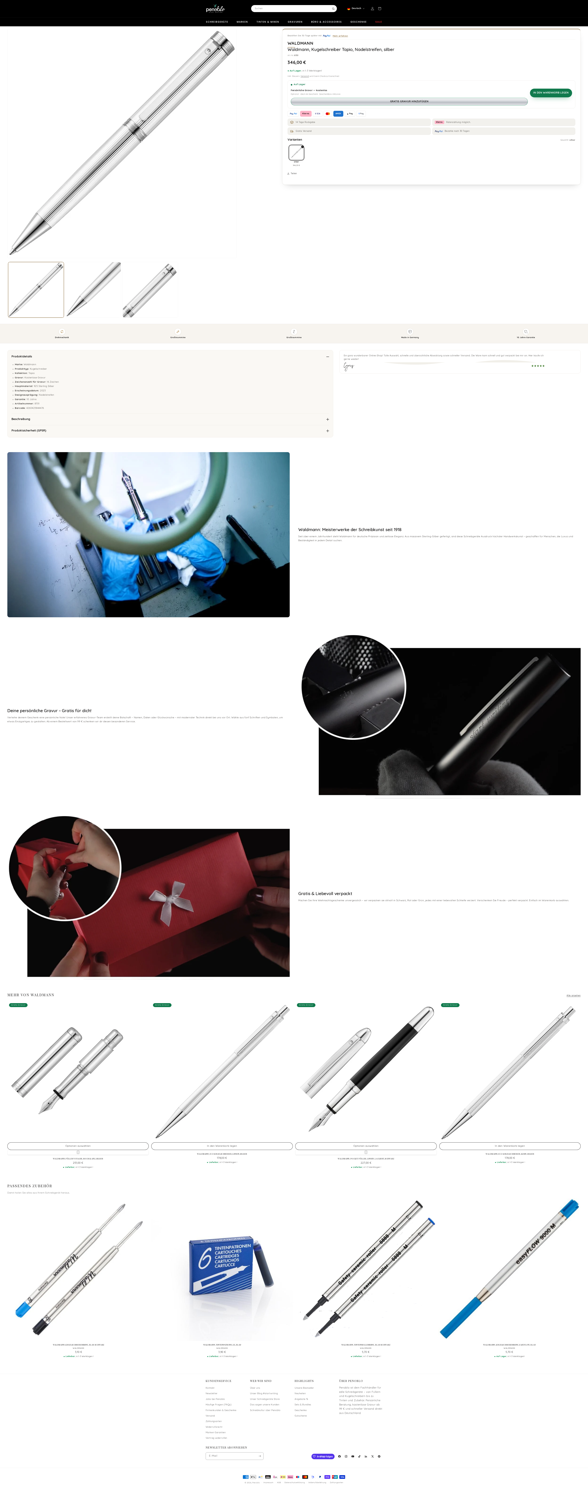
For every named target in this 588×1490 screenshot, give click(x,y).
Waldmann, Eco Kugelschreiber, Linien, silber (222, 1154)
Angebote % (301, 1399)
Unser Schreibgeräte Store (265, 1399)
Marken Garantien (216, 1433)
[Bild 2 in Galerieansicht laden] (93, 290)
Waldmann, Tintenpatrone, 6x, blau (222, 1345)
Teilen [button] (294, 173)
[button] (379, 8)
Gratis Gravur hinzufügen (409, 101)
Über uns (255, 1388)
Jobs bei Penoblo (215, 1399)
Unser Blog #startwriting (264, 1394)
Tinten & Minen (267, 21)
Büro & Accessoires (326, 21)
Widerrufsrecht (214, 1427)
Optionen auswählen (78, 1146)
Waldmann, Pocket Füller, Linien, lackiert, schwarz (366, 1158)
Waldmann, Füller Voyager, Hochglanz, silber (78, 1158)
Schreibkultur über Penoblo (265, 1410)
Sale (378, 21)
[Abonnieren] (259, 1456)
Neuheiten (300, 1394)
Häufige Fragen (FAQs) (219, 1405)
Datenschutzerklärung (295, 1483)
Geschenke (358, 21)
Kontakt (210, 1388)
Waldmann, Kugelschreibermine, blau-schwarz (78, 1345)
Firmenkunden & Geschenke (221, 1410)
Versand (305, 76)
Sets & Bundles (303, 1405)
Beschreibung (20, 419)
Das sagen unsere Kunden (264, 1405)
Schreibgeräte (217, 21)
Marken (242, 21)
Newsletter (212, 1394)
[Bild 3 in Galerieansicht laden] (150, 290)
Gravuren (295, 21)
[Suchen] (333, 8)
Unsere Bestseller (304, 1388)
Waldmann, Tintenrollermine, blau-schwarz (365, 1345)
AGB (279, 1483)
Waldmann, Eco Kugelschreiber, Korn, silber (510, 1154)
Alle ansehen (574, 996)
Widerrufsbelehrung (317, 1483)
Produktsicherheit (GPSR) (28, 430)
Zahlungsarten (214, 1421)
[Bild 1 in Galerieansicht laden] (36, 290)
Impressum (268, 1483)
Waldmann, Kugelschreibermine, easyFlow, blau (509, 1345)
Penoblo (256, 1483)
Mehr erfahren (340, 35)
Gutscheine (301, 1416)
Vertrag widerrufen (216, 1438)
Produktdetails (21, 356)
